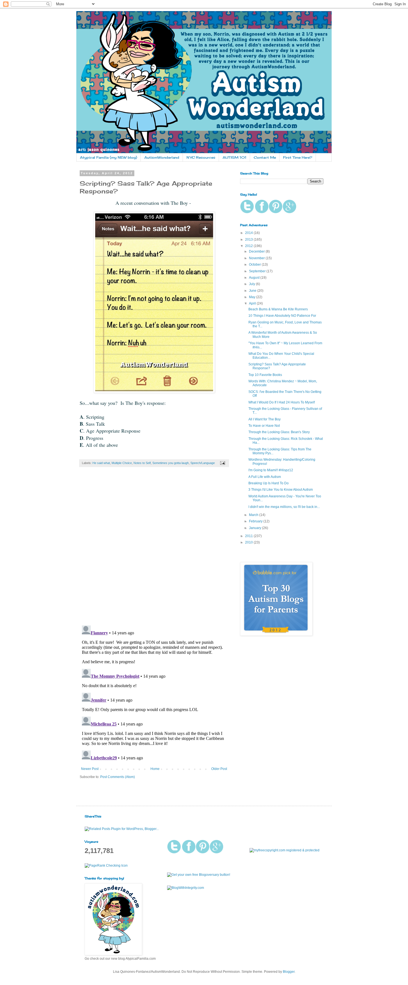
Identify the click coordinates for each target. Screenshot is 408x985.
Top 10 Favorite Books (265, 375)
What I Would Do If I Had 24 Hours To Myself (281, 402)
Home (155, 769)
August (254, 278)
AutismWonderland (161, 157)
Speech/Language (202, 463)
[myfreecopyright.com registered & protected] (284, 850)
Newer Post (90, 769)
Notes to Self (142, 463)
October (255, 264)
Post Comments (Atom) (117, 777)
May (252, 297)
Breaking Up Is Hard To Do (268, 483)
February (256, 521)
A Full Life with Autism (264, 477)
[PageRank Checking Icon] (106, 865)
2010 (249, 542)
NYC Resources (201, 157)
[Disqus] (154, 549)
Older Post (219, 769)
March (254, 515)
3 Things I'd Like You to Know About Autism (280, 490)
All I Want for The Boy (264, 419)
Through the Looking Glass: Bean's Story (279, 432)
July (252, 284)
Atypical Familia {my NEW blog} (108, 157)
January (255, 528)
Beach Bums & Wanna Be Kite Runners (278, 309)
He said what (101, 463)
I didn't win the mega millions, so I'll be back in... (284, 507)
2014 (249, 233)
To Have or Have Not (264, 426)
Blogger (288, 972)
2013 (249, 239)
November (257, 258)
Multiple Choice (122, 463)
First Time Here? (297, 157)
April (253, 303)
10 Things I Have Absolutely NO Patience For (282, 316)
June (253, 291)
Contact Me (265, 157)
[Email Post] (222, 463)
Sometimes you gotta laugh (170, 463)
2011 (249, 536)
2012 (249, 246)
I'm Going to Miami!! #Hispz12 (270, 470)
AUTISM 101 (234, 157)
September (257, 271)
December (257, 251)
